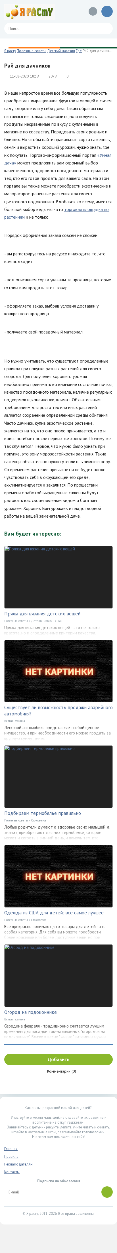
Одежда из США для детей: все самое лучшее (54, 913)
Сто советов (38, 820)
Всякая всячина (14, 721)
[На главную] (29, 11)
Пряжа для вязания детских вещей (42, 614)
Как (59, 621)
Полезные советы (16, 621)
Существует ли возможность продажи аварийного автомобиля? (58, 710)
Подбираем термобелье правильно (42, 813)
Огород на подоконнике (30, 1012)
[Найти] (105, 28)
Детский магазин (42, 621)
